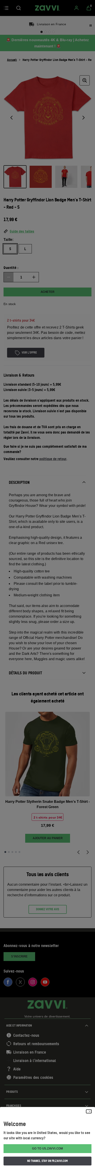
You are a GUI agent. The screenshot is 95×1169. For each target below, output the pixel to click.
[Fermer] (88, 1111)
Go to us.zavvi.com (47, 1148)
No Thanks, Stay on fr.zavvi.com (47, 1161)
